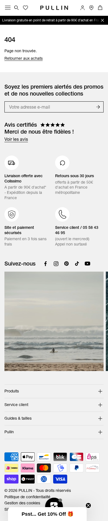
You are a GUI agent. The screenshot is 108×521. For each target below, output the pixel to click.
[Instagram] (56, 263)
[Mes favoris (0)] (25, 7)
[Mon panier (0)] (100, 7)
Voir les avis (16, 139)
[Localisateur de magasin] (91, 7)
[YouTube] (87, 263)
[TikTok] (77, 263)
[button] (47, 514)
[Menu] (7, 7)
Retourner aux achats (23, 58)
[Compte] (82, 7)
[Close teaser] (88, 505)
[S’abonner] (98, 106)
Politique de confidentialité (27, 496)
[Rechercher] (16, 7)
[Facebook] (45, 263)
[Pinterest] (66, 263)
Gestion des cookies (22, 502)
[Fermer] (102, 20)
